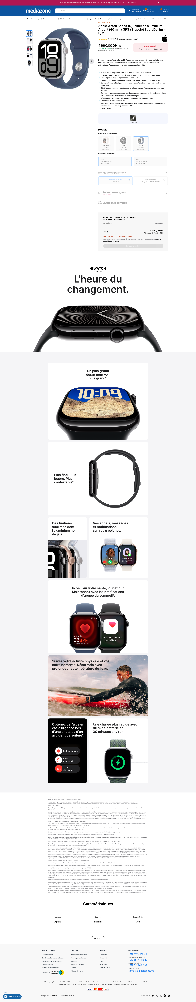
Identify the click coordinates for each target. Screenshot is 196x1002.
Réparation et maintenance (79, 955)
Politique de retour (77, 971)
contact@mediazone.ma (141, 971)
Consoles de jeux (106, 984)
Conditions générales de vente (52, 961)
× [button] (158, 2)
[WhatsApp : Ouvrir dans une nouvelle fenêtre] (169, 995)
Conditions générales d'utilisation (52, 958)
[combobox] (90, 11)
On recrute (103, 964)
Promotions (103, 955)
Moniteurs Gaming (64, 984)
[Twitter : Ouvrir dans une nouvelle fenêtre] (157, 995)
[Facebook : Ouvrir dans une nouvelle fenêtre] (153, 995)
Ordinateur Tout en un (120, 982)
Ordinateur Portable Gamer (102, 982)
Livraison (74, 968)
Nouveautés (103, 958)
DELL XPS (66, 982)
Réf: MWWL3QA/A (104, 23)
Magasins (74, 961)
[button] (106, 143)
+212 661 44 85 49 (137, 960)
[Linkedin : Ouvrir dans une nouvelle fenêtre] (165, 995)
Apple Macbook (56, 982)
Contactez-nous (105, 968)
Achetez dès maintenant (127, 3)
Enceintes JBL (132, 984)
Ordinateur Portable (135, 982)
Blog (101, 961)
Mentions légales (47, 964)
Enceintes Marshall (120, 984)
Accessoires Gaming (79, 984)
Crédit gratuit (46, 972)
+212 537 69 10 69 (137, 954)
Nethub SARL (56, 996)
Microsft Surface (85, 982)
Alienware (75, 982)
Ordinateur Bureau (150, 982)
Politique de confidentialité (50, 968)
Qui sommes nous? (48, 955)
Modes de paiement (77, 964)
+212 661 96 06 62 (137, 965)
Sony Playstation (93, 984)
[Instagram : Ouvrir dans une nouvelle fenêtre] (161, 995)
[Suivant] (91, 61)
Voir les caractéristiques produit (126, 39)
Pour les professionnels (78, 958)
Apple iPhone (44, 982)
